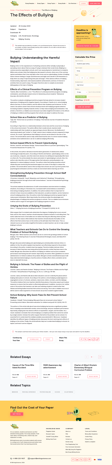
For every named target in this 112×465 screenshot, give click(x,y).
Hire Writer (95, 3)
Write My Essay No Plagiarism (73, 449)
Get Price (17, 414)
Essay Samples (29, 3)
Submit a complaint (90, 442)
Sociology (35, 36)
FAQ (67, 434)
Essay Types (40, 3)
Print (48, 339)
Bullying (21, 39)
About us (68, 431)
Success (57, 392)
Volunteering (68, 392)
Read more (31, 376)
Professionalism (45, 392)
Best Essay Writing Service (73, 452)
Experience (22, 29)
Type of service (79, 60)
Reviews (68, 436)
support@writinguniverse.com (40, 458)
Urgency (77, 89)
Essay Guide (61, 3)
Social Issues (26, 36)
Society (27, 39)
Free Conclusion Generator (73, 447)
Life (20, 36)
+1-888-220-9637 (19, 458)
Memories (15, 392)
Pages (76, 75)
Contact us (69, 439)
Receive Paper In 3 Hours (87, 46)
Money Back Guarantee (91, 434)
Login (83, 3)
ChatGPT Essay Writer (52, 436)
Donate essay (69, 442)
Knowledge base (53, 428)
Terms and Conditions (91, 431)
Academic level (79, 82)
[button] (100, 357)
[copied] (97, 339)
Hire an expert (84, 107)
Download (34, 339)
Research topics (50, 434)
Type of (78, 68)
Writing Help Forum (51, 439)
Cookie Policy (88, 436)
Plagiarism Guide (50, 431)
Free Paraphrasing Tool (72, 444)
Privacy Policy (88, 439)
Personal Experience (29, 392)
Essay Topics (51, 3)
